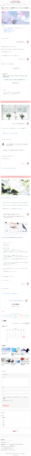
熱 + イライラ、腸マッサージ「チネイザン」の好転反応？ (12, 92)
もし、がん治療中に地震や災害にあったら (7, 448)
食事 (3, 425)
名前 (3, 387)
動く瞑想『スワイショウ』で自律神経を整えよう (8, 446)
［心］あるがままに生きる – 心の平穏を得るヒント (10, 293)
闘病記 (3, 424)
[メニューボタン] (1, 1)
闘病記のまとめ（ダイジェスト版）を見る (9, 30)
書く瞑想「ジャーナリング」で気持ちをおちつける (11, 93)
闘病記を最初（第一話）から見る (8, 29)
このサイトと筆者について (10, 453)
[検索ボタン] (29, 1)
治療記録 (3, 417)
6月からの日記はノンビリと (5, 442)
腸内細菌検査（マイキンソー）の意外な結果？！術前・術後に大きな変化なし (12, 444)
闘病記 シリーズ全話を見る (7, 31)
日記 (3, 9)
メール (4, 390)
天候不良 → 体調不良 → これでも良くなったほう (8, 449)
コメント (4, 377)
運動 (3, 422)
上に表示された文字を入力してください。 (8, 400)
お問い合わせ (23, 453)
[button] (4, 315)
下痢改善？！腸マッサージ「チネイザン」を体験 (10, 133)
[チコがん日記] (15, 1)
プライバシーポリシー (17, 453)
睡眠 (3, 420)
